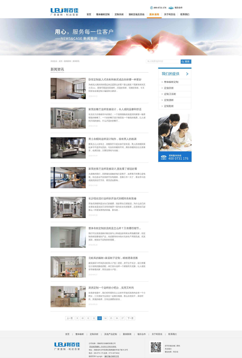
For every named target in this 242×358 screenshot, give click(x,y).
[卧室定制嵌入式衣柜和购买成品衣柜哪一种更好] (68, 97)
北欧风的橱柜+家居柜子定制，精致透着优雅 (113, 258)
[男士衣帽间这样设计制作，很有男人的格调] (68, 157)
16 (117, 318)
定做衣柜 (169, 88)
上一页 (70, 318)
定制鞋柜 (169, 106)
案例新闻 (67, 61)
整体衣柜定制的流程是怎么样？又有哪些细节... (115, 228)
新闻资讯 (76, 61)
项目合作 (178, 8)
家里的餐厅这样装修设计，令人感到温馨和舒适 (115, 109)
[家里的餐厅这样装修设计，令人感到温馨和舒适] (68, 127)
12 (94, 318)
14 (105, 318)
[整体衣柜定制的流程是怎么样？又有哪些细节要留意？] (68, 246)
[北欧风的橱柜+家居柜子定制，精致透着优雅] (68, 276)
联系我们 (184, 14)
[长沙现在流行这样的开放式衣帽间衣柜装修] (68, 216)
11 (88, 318)
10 (82, 318)
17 (123, 318)
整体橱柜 (79, 334)
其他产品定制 (110, 334)
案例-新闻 (154, 14)
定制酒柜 (169, 100)
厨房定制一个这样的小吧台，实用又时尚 (111, 287)
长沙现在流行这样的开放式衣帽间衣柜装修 (112, 198)
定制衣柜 (119, 14)
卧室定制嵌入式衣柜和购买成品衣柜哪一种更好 (115, 79)
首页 (89, 14)
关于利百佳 (169, 14)
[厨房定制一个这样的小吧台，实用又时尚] (68, 305)
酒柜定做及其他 (136, 14)
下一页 (130, 318)
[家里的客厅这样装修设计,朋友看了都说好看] (68, 186)
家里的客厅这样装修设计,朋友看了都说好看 (113, 168)
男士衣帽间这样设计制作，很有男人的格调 (112, 139)
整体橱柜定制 (103, 14)
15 (111, 318)
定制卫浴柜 (170, 94)
